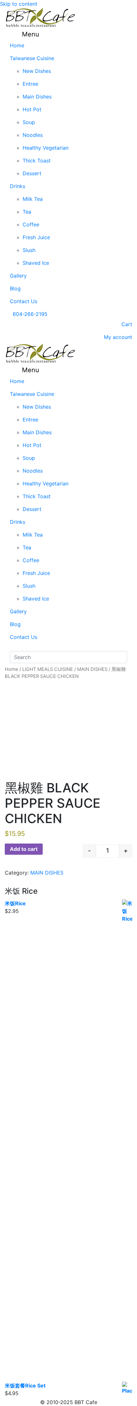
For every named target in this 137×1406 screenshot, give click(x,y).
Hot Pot (32, 109)
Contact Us (23, 301)
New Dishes (37, 71)
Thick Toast (37, 160)
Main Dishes (37, 96)
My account (117, 337)
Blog (15, 288)
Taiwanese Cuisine (32, 58)
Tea (27, 211)
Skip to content (18, 4)
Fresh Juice (36, 237)
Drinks (17, 186)
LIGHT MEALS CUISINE (47, 669)
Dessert (32, 173)
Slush (29, 250)
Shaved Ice (36, 263)
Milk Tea (33, 199)
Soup (29, 122)
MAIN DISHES (92, 669)
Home (17, 45)
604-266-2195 (30, 314)
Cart (126, 324)
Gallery (18, 275)
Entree (30, 84)
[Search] (13, 647)
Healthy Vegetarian (45, 148)
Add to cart (24, 849)
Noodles (33, 135)
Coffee (31, 224)
